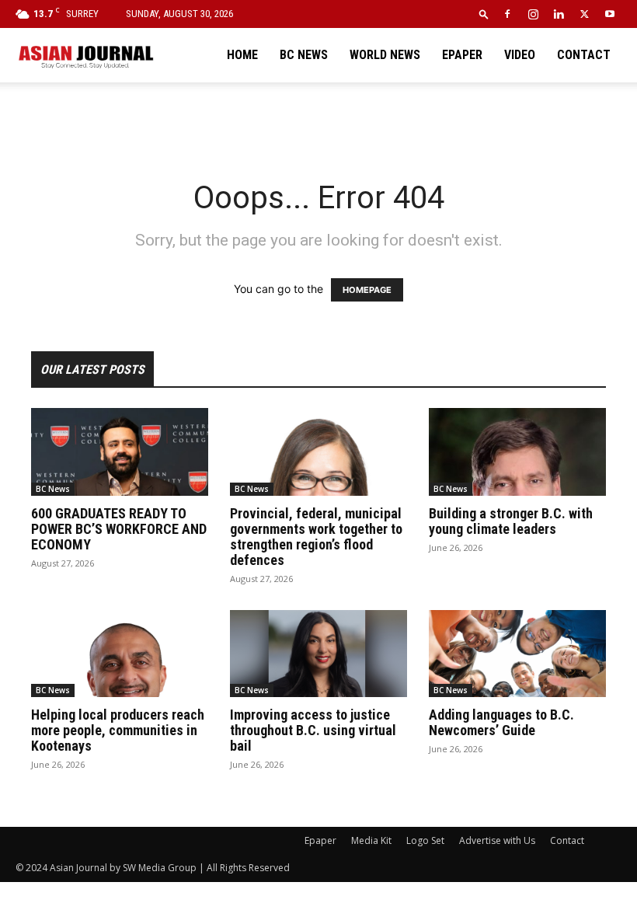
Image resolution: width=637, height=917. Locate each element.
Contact (584, 54)
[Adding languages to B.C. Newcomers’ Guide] (517, 654)
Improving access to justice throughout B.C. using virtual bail (313, 730)
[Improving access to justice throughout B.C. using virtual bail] (318, 654)
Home (242, 54)
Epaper (462, 54)
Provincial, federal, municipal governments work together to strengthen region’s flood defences (316, 536)
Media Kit (371, 840)
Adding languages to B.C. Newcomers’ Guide (501, 722)
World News (385, 54)
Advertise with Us (497, 840)
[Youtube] (609, 14)
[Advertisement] (318, 116)
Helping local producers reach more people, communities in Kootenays (117, 730)
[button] (484, 13)
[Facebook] (507, 14)
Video (519, 54)
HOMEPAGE (367, 289)
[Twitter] (584, 14)
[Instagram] (533, 14)
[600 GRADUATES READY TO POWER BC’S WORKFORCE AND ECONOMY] (119, 452)
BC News (304, 54)
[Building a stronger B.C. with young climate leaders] (517, 452)
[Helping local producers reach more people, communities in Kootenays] (119, 654)
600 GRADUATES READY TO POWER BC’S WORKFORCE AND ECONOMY (119, 529)
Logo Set (425, 840)
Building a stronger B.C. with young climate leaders (511, 521)
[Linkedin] (558, 14)
